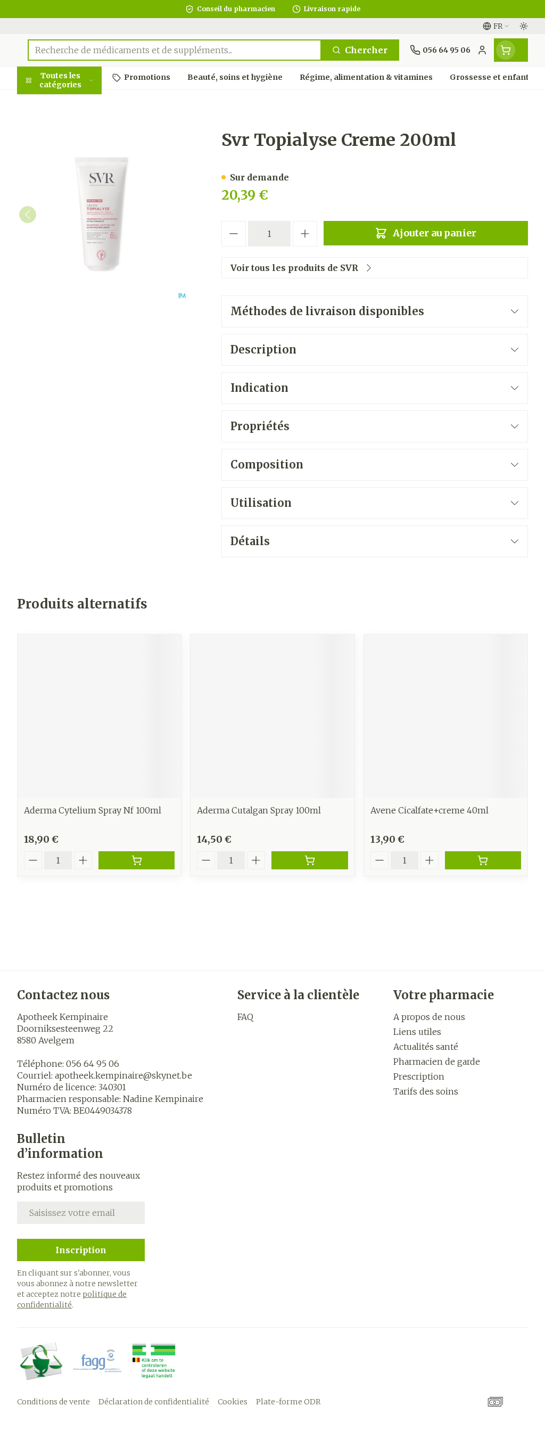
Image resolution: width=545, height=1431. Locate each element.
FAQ (245, 1016)
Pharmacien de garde (436, 1061)
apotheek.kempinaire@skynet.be (123, 1075)
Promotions (52, 102)
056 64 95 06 (92, 1063)
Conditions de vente (53, 1402)
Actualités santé (425, 1046)
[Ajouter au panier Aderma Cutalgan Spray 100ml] (309, 860)
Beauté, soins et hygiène (85, 131)
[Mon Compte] (482, 50)
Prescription (418, 1076)
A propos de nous (429, 1016)
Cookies (232, 1402)
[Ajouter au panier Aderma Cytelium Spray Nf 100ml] (136, 860)
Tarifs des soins (425, 1091)
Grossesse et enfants (85, 210)
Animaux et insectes (85, 328)
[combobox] (174, 50)
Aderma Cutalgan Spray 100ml (259, 810)
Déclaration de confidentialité (153, 1402)
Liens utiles (417, 1031)
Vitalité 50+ (85, 239)
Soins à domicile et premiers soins (85, 294)
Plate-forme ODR (288, 1402)
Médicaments (85, 357)
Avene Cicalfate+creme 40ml (429, 810)
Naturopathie (85, 264)
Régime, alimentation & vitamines (85, 171)
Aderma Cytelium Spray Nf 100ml (92, 810)
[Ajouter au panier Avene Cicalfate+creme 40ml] (483, 860)
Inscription (80, 1250)
